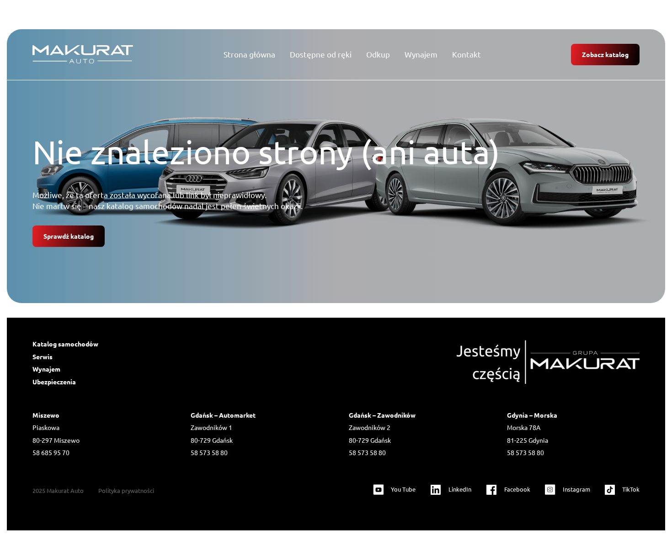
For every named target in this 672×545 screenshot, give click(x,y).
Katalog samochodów (65, 344)
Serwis (42, 356)
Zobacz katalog (605, 54)
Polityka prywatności (126, 490)
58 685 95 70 (50, 452)
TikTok (631, 489)
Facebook (517, 489)
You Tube (403, 489)
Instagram (576, 489)
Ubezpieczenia (54, 381)
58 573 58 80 (209, 452)
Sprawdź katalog (68, 236)
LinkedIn (459, 489)
